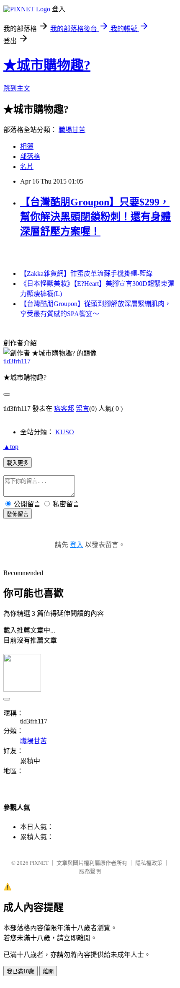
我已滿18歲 (20, 971)
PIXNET (39, 863)
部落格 (30, 156)
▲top (10, 446)
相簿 (26, 146)
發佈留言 (17, 514)
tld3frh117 (17, 361)
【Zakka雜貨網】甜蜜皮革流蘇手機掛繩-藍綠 (86, 273)
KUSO (64, 432)
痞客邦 (64, 408)
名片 (26, 166)
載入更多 (17, 463)
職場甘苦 (72, 129)
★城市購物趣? (46, 65)
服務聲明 (90, 871)
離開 (48, 971)
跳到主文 (16, 88)
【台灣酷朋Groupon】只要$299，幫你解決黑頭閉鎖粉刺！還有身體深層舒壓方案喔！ (95, 217)
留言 (82, 408)
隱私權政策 (148, 863)
